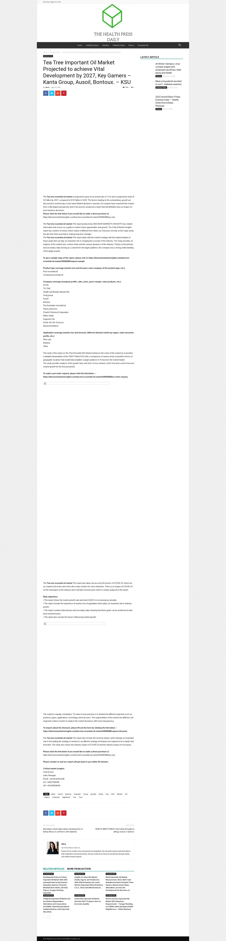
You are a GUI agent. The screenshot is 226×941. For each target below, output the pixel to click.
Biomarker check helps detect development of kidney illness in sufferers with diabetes (63, 830)
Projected (56, 797)
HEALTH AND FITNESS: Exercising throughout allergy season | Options (114, 830)
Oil (126, 794)
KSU (112, 794)
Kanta (101, 794)
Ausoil (60, 794)
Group (85, 794)
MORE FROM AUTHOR (79, 868)
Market (119, 794)
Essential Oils (143, 45)
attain (53, 794)
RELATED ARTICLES (53, 868)
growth (93, 794)
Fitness (131, 45)
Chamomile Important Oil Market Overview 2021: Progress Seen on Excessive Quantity (87, 901)
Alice (47, 87)
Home (80, 45)
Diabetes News (119, 45)
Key (107, 794)
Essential (77, 794)
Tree (80, 797)
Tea (74, 797)
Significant (66, 797)
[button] (180, 45)
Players (47, 797)
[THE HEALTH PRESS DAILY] (113, 23)
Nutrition (105, 45)
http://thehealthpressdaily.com (70, 847)
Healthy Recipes (92, 45)
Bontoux (68, 794)
